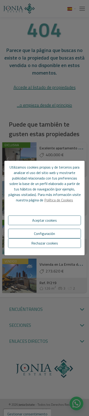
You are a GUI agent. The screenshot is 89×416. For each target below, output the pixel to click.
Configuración (44, 233)
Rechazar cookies (44, 243)
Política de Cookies (58, 200)
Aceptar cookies (44, 220)
